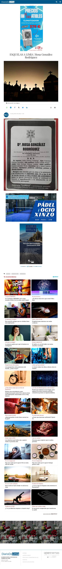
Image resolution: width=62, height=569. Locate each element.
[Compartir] (7, 107)
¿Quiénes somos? (27, 555)
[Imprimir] (51, 107)
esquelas (8, 273)
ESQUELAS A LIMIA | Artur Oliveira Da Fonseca (49, 539)
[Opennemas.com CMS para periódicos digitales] (51, 555)
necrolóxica (22, 273)
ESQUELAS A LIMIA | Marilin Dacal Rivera (29, 538)
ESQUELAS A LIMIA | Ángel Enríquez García (9, 538)
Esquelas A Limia (15, 273)
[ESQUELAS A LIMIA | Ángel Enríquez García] (10, 532)
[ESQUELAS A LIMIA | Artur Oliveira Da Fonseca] (51, 532)
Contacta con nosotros (28, 562)
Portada (24, 553)
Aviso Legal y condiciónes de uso (30, 557)
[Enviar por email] (55, 107)
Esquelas (25, 559)
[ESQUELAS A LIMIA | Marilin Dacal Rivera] (31, 532)
